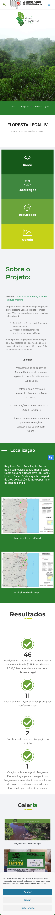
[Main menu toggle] (49, 5)
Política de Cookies (38, 884)
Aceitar (28, 892)
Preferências (27, 908)
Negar (27, 900)
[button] (4, 4)
